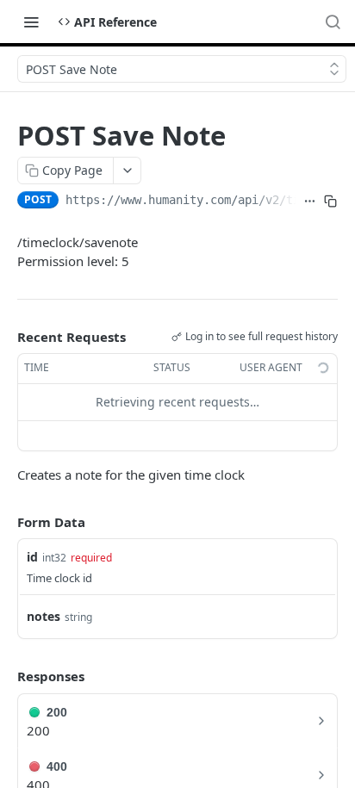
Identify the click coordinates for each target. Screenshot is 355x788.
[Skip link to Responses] (5, 677)
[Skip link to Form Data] (5, 522)
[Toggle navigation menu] (31, 21)
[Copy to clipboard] (331, 201)
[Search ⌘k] (332, 21)
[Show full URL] (310, 201)
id (32, 557)
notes (43, 616)
